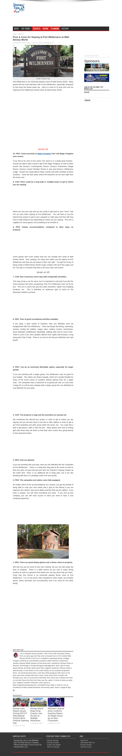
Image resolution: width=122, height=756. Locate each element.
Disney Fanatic (53, 743)
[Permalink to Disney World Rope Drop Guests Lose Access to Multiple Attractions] (38, 706)
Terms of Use (85, 747)
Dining (45, 28)
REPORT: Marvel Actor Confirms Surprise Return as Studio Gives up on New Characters (56, 714)
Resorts (36, 28)
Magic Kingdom (44, 154)
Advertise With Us (87, 743)
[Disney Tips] (19, 13)
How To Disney (53, 747)
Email (86, 92)
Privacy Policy (86, 745)
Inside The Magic (54, 745)
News (16, 28)
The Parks (25, 28)
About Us (84, 740)
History (65, 28)
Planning (55, 28)
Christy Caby (26, 43)
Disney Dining (52, 740)
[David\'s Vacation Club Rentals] (96, 81)
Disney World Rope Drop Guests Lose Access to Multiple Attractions (36, 714)
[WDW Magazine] (96, 71)
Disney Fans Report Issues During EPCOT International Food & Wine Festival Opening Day (21, 715)
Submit (87, 100)
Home (14, 34)
